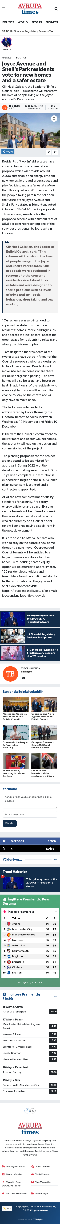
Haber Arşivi (42, 1193)
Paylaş (9, 152)
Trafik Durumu (42, 1174)
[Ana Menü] (3, 9)
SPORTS (37, 22)
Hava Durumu (43, 1166)
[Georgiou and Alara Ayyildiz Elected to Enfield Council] (44, 704)
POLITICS (8, 22)
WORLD (23, 22)
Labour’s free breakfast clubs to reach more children (42, 773)
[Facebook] (27, 1110)
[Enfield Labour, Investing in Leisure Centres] (16, 761)
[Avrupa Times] (30, 9)
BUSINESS (51, 22)
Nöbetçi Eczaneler (15, 1166)
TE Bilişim (26, 671)
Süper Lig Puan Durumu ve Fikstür (11, 1184)
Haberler (7, 58)
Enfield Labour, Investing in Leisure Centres (14, 773)
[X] (33, 1110)
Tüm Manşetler (43, 1182)
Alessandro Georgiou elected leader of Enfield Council (15, 717)
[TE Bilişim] (10, 673)
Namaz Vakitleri (14, 1174)
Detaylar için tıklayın (30, 982)
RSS (8, 1208)
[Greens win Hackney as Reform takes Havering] (16, 732)
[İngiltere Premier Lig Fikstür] (55, 996)
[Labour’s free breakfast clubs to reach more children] (44, 761)
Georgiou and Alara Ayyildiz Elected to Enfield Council (42, 717)
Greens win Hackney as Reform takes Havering (15, 745)
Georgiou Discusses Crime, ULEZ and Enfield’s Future (42, 745)
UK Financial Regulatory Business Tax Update (30, 31)
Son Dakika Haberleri (16, 1193)
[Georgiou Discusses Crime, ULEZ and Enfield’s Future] (44, 732)
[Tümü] (55, 859)
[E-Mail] (23, 678)
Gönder (9, 823)
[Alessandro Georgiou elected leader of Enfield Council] (16, 704)
